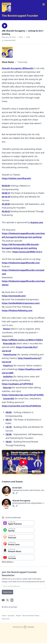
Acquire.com (36, 222)
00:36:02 (6, 211)
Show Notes (8, 62)
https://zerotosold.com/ (14, 295)
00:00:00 (6, 185)
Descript (7, 387)
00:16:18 (6, 196)
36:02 (8, 441)
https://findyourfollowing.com (17, 310)
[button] (4, 25)
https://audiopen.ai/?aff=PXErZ (17, 383)
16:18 (8, 427)
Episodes (11, 615)
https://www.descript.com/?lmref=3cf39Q (23, 394)
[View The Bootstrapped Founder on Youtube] (3, 600)
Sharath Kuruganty (21, 500)
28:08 (8, 434)
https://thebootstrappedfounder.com (21, 262)
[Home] (6, 7)
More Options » (8, 562)
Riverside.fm (9, 343)
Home (4, 615)
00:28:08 (6, 204)
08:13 (8, 419)
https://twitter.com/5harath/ (16, 178)
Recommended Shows (30, 615)
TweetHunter (10, 354)
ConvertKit (8, 398)
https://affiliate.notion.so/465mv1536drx (22, 339)
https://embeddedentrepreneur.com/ (21, 303)
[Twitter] (13, 493)
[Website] (17, 493)
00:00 (8, 412)
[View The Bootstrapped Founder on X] (7, 600)
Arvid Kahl (17, 487)
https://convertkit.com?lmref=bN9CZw (21, 405)
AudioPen (8, 376)
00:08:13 (6, 193)
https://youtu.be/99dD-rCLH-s (27, 251)
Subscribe (7, 592)
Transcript (22, 62)
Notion (6, 328)
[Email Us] (11, 600)
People (18, 615)
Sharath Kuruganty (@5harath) (18, 68)
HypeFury (8, 365)
